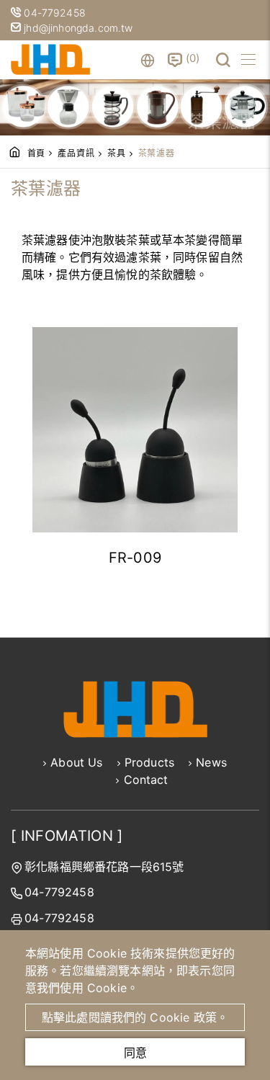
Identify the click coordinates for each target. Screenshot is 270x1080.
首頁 (36, 153)
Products (149, 762)
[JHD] (135, 733)
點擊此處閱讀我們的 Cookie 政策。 (135, 1017)
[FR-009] (135, 429)
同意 (135, 1052)
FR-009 (135, 557)
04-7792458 (56, 12)
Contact (146, 779)
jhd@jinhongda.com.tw (76, 28)
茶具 (116, 153)
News (211, 762)
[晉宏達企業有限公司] (50, 59)
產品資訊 (76, 153)
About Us (76, 762)
